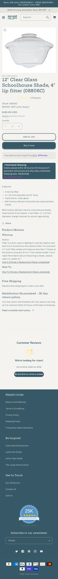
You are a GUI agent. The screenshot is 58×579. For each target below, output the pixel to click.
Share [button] (8, 223)
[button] (3, 17)
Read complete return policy (16, 310)
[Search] (47, 17)
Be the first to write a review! (29, 374)
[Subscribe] (49, 540)
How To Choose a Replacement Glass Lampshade (26, 272)
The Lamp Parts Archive (17, 465)
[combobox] (35, 17)
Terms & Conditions (15, 409)
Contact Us (11, 489)
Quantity (5, 121)
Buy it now (29, 145)
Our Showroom (13, 483)
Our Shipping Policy (13, 177)
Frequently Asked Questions (19, 428)
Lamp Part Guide (14, 452)
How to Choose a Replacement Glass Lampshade (25, 262)
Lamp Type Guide (14, 458)
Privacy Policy (12, 415)
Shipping (5, 116)
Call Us (9, 496)
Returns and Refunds (16, 402)
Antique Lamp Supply (31, 574)
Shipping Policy (13, 421)
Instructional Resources (17, 446)
